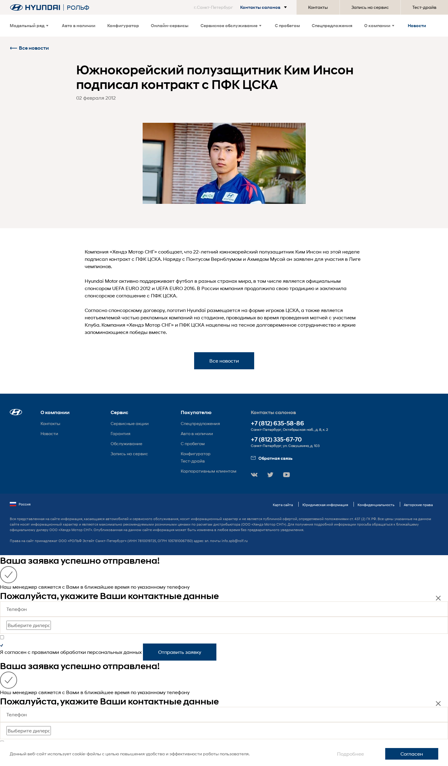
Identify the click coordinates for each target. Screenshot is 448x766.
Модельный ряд (27, 25)
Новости (417, 25)
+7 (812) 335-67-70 (276, 439)
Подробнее (350, 754)
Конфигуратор (123, 25)
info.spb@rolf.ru (235, 540)
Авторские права (418, 504)
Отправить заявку (179, 652)
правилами (45, 652)
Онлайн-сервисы (169, 25)
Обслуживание (126, 443)
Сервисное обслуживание (229, 25)
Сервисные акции (130, 423)
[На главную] (35, 7)
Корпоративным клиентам (208, 470)
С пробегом (287, 25)
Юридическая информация (325, 504)
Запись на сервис (370, 7)
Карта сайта (283, 504)
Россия (24, 504)
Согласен (411, 754)
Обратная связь (275, 458)
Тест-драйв (424, 7)
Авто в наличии (78, 25)
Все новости (34, 48)
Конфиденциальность (375, 504)
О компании (377, 25)
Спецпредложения (332, 25)
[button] (242, 7)
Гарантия (120, 433)
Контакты (318, 7)
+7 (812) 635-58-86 (277, 423)
